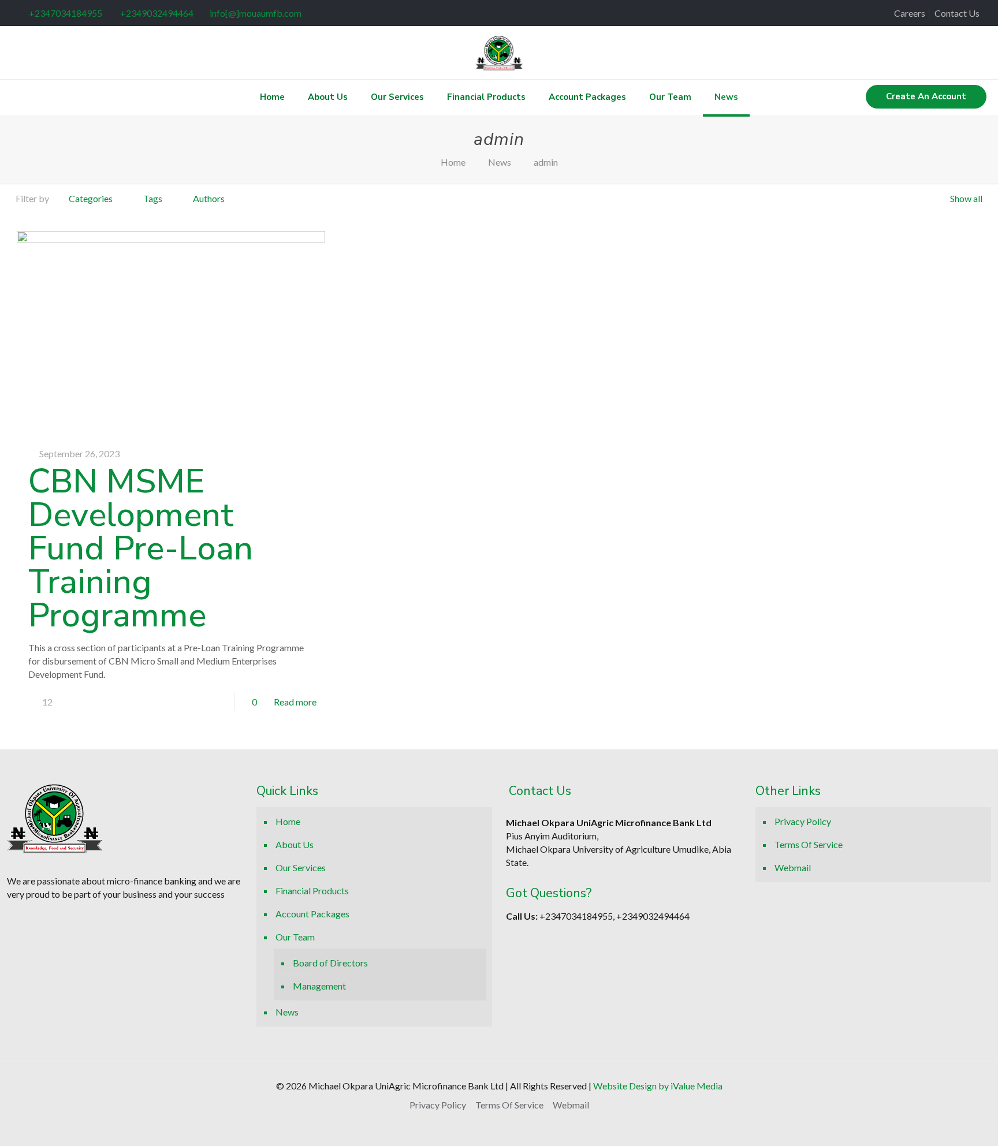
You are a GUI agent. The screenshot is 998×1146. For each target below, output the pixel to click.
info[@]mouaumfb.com (255, 13)
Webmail (792, 867)
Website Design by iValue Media (658, 1085)
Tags (152, 198)
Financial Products (312, 890)
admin (546, 161)
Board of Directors (330, 962)
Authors (209, 198)
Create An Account (926, 96)
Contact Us (957, 13)
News (499, 161)
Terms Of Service (808, 844)
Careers (909, 13)
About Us (294, 844)
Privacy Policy (802, 821)
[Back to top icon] (919, 1122)
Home (453, 161)
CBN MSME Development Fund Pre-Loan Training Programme (140, 548)
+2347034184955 (65, 13)
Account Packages (312, 913)
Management (319, 985)
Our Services (300, 867)
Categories (91, 198)
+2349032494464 (155, 13)
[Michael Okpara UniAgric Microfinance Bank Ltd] (499, 52)
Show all (966, 198)
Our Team (295, 936)
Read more (295, 701)
